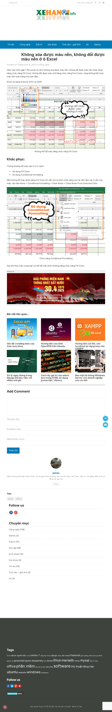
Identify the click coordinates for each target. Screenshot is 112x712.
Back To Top (77, 706)
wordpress (44, 673)
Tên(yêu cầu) (13, 419)
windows (33, 672)
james (56, 473)
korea (50, 660)
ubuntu (12, 672)
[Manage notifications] (5, 707)
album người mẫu (18, 655)
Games (97, 44)
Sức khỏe (52, 44)
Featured (75, 655)
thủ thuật (76, 666)
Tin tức (11, 44)
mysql (84, 660)
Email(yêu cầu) (14, 429)
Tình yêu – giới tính (71, 44)
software (62, 666)
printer (43, 667)
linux (57, 660)
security (49, 667)
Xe (87, 44)
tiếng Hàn (88, 666)
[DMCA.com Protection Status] (15, 694)
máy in (92, 661)
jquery (28, 660)
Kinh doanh (13, 52)
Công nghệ (25, 44)
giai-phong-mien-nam (88, 656)
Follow (56, 484)
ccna (28, 656)
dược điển (61, 656)
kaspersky (37, 660)
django (54, 655)
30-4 (8, 656)
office (18, 499)
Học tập (12, 548)
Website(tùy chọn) (15, 439)
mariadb (67, 660)
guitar (9, 661)
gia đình (99, 656)
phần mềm (25, 666)
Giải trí (39, 44)
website (22, 672)
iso (12, 661)
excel (10, 499)
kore (45, 661)
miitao (77, 661)
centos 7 (35, 655)
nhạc (96, 661)
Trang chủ (13, 3)
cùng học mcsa (45, 656)
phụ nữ (37, 667)
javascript (19, 660)
